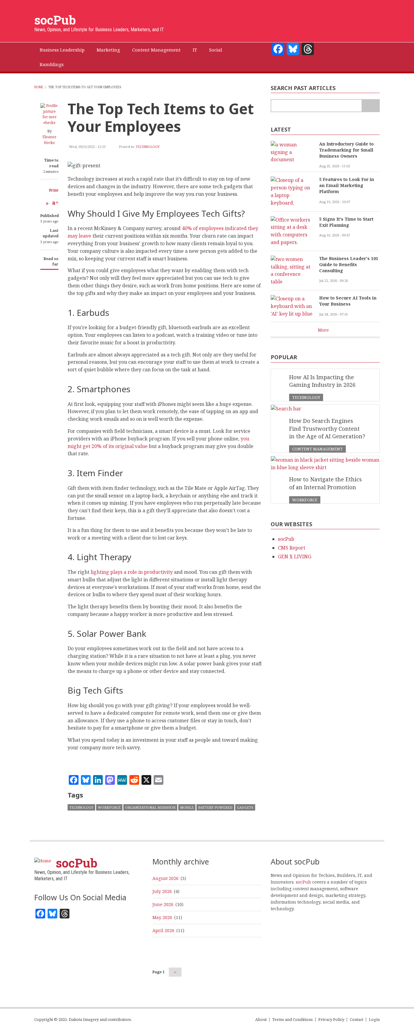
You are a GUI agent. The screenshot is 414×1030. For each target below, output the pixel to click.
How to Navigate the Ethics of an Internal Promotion (325, 483)
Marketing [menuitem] (108, 50)
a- (48, 203)
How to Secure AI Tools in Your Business (347, 301)
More (323, 330)
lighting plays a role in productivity (132, 572)
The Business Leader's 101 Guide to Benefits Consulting (348, 264)
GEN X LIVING (294, 556)
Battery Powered (215, 807)
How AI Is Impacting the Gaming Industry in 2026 (322, 381)
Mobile (187, 807)
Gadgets (245, 807)
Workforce (109, 807)
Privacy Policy (331, 1020)
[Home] (42, 860)
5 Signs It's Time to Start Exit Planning (346, 222)
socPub (55, 20)
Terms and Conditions (292, 1020)
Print (53, 190)
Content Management (317, 449)
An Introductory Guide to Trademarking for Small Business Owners (346, 150)
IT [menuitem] (195, 50)
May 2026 (162, 917)
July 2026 (162, 891)
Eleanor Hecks (49, 139)
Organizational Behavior (150, 807)
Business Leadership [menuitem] (62, 50)
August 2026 (165, 878)
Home (38, 87)
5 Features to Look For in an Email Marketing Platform (346, 185)
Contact (356, 1020)
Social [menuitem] (215, 50)
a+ (55, 202)
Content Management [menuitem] (156, 50)
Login (374, 1020)
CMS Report (291, 547)
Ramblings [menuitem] (52, 64)
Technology (148, 146)
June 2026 (162, 904)
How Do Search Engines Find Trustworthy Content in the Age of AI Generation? (327, 428)
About (261, 1020)
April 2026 (163, 930)
